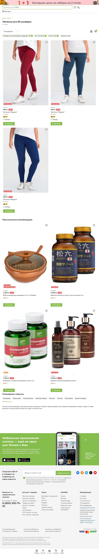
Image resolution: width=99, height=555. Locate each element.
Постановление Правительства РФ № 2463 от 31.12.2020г (87, 520)
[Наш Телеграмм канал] (86, 474)
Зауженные (17, 398)
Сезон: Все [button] (52, 36)
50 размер (6, 398)
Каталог (43, 553)
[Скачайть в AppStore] (8, 460)
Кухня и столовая (28, 505)
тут (49, 544)
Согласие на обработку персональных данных (53, 530)
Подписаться (63, 473)
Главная (36, 553)
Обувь (24, 508)
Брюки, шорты (6, 18)
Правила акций (46, 507)
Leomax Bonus (85, 501)
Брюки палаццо (80, 398)
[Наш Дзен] (90, 474)
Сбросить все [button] (65, 36)
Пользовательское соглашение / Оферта (9, 530)
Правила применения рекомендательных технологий (87, 512)
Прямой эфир (65, 501)
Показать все (7, 401)
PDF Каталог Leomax (29, 512)
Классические (28, 398)
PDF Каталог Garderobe (30, 515)
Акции (63, 496)
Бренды (63, 498)
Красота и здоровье (29, 501)
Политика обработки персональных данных (31, 530)
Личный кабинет (66, 503)
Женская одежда (28, 496)
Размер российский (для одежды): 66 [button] (16, 36)
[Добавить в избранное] (46, 42)
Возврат (44, 503)
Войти (62, 553)
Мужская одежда (28, 498)
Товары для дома (28, 503)
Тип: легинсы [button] (39, 36)
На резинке (69, 398)
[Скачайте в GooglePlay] (24, 460)
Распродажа (26, 510)
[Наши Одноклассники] (82, 474)
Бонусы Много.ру (86, 516)
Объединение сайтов (87, 508)
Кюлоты (52, 398)
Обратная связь (66, 505)
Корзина (55, 553)
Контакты (83, 498)
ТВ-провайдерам (86, 505)
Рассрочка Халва (47, 510)
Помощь (44, 505)
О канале (83, 496)
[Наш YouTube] (95, 474)
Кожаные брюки (41, 398)
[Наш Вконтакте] (77, 474)
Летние (59, 398)
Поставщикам (84, 503)
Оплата (44, 500)
